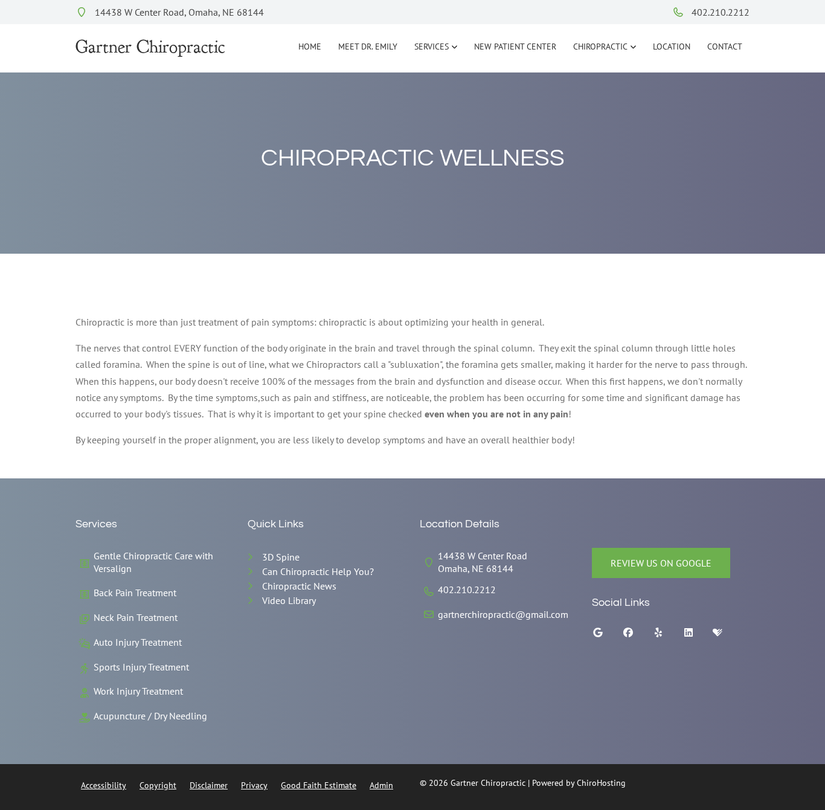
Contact (724, 46)
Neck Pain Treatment (136, 617)
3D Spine (281, 557)
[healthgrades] (726, 635)
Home (309, 46)
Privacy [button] (254, 785)
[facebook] (637, 635)
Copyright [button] (158, 785)
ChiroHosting (601, 782)
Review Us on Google (661, 563)
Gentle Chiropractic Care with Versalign (153, 562)
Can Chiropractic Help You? (318, 571)
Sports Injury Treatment (141, 667)
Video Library (289, 600)
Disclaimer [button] (209, 785)
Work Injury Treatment (138, 691)
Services (431, 46)
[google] (607, 635)
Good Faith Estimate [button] (318, 785)
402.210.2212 (719, 12)
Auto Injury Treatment (138, 642)
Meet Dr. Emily (367, 46)
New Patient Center (515, 46)
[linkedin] (697, 635)
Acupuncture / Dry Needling (150, 716)
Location (671, 46)
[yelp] (667, 635)
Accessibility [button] (103, 785)
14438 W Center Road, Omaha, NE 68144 (178, 12)
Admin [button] (381, 785)
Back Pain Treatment (135, 593)
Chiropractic (600, 46)
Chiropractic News (299, 586)
